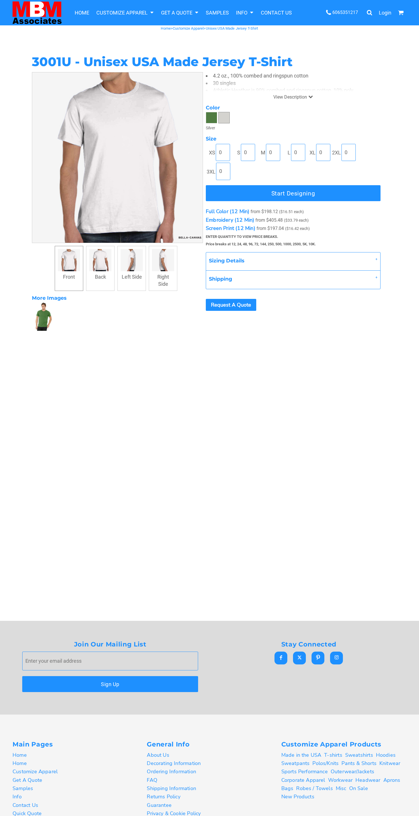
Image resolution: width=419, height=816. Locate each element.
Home (166, 28)
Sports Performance (304, 771)
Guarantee (159, 805)
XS (212, 153)
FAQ (152, 780)
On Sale (358, 788)
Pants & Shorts (359, 763)
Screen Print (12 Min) (230, 228)
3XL (211, 172)
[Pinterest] (318, 658)
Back (100, 277)
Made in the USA (301, 755)
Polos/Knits (325, 763)
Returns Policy (163, 796)
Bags (287, 788)
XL (313, 153)
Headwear (367, 780)
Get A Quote (27, 780)
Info (17, 796)
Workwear (340, 780)
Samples (23, 788)
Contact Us (25, 805)
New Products (297, 796)
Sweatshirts (359, 755)
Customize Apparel (188, 28)
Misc (341, 788)
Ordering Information (171, 771)
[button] (125, 12)
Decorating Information (174, 763)
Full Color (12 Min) (227, 211)
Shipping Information (171, 788)
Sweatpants (295, 763)
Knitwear (389, 763)
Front (69, 277)
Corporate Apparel (303, 780)
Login (385, 13)
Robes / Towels (314, 788)
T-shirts (333, 755)
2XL (336, 153)
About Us (158, 755)
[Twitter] (299, 658)
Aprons (391, 780)
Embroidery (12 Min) (230, 220)
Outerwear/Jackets (352, 771)
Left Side (132, 277)
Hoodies (386, 755)
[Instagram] (336, 658)
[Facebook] (280, 658)
